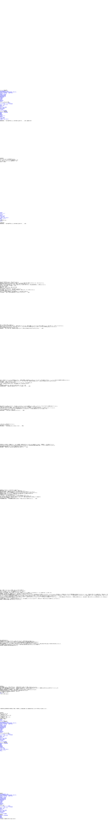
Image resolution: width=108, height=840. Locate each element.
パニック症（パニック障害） (5, 102)
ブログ (1, 119)
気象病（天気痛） (3, 94)
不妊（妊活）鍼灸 (3, 107)
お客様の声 (2, 118)
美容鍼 (1, 114)
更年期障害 (2, 108)
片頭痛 (1, 97)
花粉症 (1, 101)
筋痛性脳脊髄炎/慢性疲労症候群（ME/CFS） (8, 91)
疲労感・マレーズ (3, 93)
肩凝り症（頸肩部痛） (4, 112)
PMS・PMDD (2, 108)
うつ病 (1, 109)
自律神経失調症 (3, 95)
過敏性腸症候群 (3, 96)
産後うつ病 (2, 105)
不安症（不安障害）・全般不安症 (6, 92)
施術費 (1, 116)
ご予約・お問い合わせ (4, 119)
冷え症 (1, 106)
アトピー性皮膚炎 (3, 110)
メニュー (1, 214)
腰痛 (1, 113)
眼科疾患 (1, 100)
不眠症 (1, 98)
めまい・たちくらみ (4, 104)
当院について (2, 115)
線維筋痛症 (2, 728)
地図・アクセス (3, 218)
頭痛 (1, 113)
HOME (1, 212)
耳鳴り (1, 99)
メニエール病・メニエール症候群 (6, 103)
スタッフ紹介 (2, 117)
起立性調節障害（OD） (4, 91)
